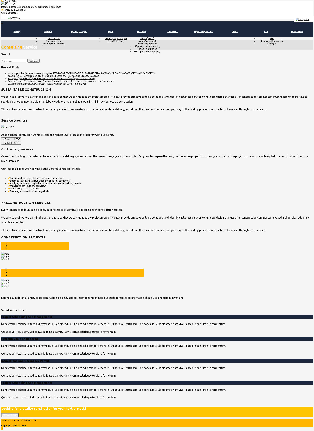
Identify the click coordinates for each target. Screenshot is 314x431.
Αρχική (17, 32)
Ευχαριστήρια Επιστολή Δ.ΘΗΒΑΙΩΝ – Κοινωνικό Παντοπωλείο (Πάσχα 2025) (47, 83)
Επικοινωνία (297, 32)
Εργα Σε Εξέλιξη (116, 41)
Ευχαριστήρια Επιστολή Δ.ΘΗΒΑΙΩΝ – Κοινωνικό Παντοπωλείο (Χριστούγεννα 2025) (51, 78)
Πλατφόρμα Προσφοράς (147, 51)
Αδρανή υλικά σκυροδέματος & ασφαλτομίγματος (147, 41)
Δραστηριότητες (79, 32)
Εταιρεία (48, 32)
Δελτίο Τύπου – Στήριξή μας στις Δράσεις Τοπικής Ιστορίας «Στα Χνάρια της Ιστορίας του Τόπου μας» (61, 81)
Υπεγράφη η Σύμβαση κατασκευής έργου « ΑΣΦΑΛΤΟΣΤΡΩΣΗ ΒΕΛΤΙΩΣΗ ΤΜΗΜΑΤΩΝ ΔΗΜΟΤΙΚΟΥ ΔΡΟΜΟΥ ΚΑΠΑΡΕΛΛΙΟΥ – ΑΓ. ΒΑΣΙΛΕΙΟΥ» (81, 73)
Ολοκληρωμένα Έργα (116, 38)
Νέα (266, 32)
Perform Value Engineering (20, 338)
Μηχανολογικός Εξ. (203, 32)
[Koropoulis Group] (14, 18)
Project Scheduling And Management (26, 316)
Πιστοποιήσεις (53, 41)
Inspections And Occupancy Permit (25, 360)
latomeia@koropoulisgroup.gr (46, 7)
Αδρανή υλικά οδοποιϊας (147, 46)
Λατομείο (141, 32)
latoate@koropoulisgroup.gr (15, 7)
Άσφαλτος (172, 32)
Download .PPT (12, 142)
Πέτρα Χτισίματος (147, 49)
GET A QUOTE (10, 415)
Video (235, 32)
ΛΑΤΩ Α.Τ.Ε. (54, 38)
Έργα (110, 32)
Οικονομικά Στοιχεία (53, 43)
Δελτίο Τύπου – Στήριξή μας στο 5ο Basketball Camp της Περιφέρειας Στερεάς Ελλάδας (53, 76)
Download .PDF (12, 139)
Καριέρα (271, 43)
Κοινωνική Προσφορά (272, 41)
